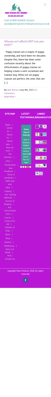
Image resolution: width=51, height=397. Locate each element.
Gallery (8, 242)
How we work (10, 149)
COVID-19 (10, 130)
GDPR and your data (9, 184)
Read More (9, 96)
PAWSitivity (9, 246)
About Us (10, 136)
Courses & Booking (9, 203)
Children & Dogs (10, 229)
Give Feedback (8, 170)
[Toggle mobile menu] (45, 4)
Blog (8, 238)
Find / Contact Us (10, 257)
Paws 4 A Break (9, 251)
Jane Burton (12, 89)
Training (7, 191)
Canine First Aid (10, 223)
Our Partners (8, 156)
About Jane (9, 143)
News (7, 234)
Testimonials (10, 164)
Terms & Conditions (9, 176)
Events (8, 217)
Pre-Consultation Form (10, 210)
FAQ (8, 161)
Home (7, 124)
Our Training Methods (10, 196)
